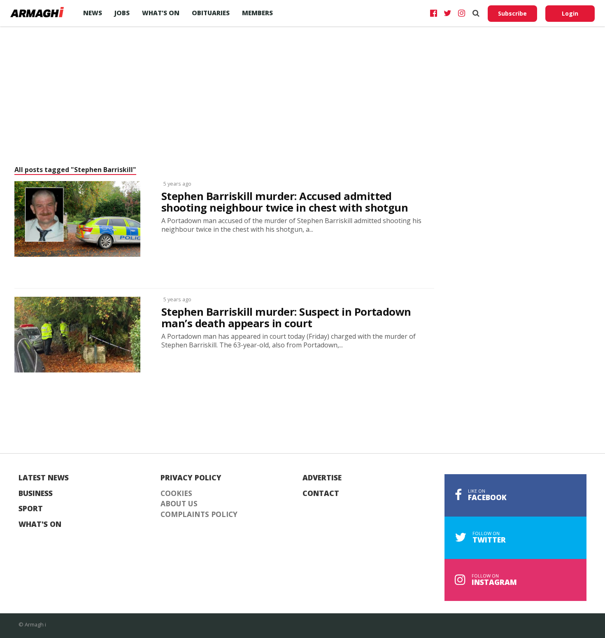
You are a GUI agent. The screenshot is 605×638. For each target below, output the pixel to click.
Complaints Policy (199, 514)
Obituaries (211, 13)
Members (257, 13)
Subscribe (512, 13)
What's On (40, 524)
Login (570, 13)
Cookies (176, 493)
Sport (31, 508)
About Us (179, 504)
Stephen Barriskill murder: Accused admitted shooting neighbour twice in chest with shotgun (284, 202)
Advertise (322, 478)
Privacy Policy (191, 478)
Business (36, 493)
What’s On (160, 13)
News (92, 13)
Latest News (44, 478)
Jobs (122, 13)
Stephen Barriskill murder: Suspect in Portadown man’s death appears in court (286, 317)
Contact (320, 493)
